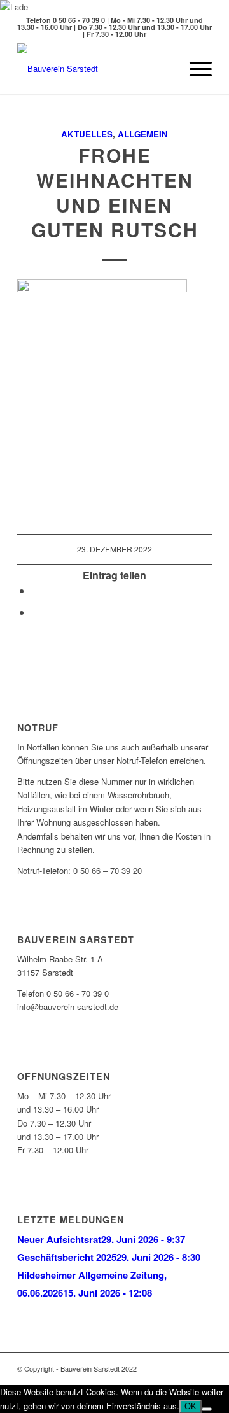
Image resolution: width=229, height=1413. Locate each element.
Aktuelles (87, 134)
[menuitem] (164, 68)
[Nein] (207, 1409)
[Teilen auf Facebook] (35, 590)
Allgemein (143, 134)
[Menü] (194, 68)
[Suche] (164, 68)
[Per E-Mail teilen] (35, 612)
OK (190, 1406)
